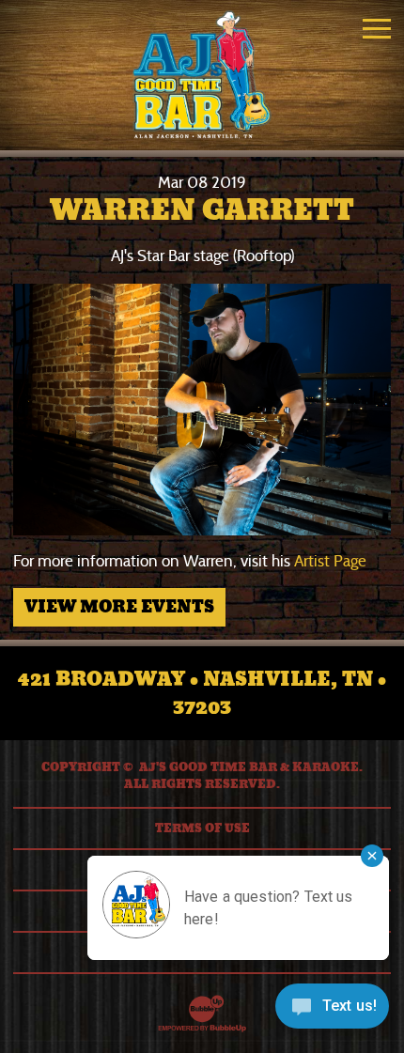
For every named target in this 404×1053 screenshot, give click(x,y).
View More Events (119, 607)
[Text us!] (332, 1012)
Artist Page (330, 561)
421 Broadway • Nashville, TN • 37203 (202, 693)
